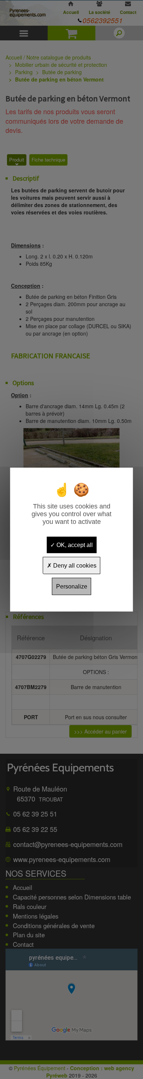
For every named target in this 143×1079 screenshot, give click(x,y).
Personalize (71, 586)
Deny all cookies (74, 565)
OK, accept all (74, 545)
